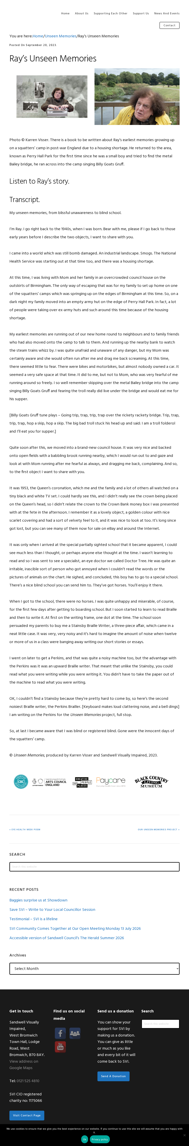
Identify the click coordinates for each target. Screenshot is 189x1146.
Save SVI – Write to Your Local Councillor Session (52, 910)
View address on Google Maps (23, 1064)
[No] (184, 1135)
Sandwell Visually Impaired (27, 12)
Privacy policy (100, 1139)
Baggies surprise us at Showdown (38, 900)
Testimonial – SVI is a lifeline (33, 919)
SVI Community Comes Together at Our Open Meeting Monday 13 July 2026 (75, 929)
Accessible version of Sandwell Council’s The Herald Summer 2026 (66, 938)
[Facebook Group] (75, 1033)
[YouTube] (60, 1047)
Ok (84, 1139)
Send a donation (113, 1076)
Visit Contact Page (27, 1115)
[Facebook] (60, 1033)
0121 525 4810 (28, 1081)
